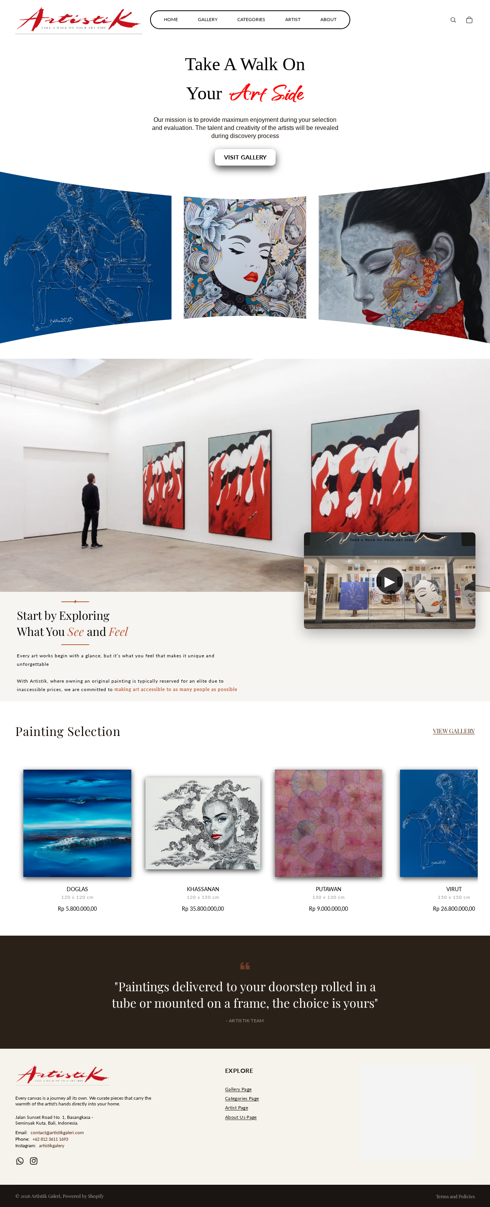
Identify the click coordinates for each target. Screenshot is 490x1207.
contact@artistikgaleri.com (57, 1132)
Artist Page (236, 1107)
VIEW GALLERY (454, 731)
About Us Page (241, 1117)
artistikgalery (51, 1145)
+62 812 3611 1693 (50, 1138)
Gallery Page (238, 1089)
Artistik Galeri (45, 1196)
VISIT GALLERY (245, 157)
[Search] (453, 19)
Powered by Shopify (83, 1196)
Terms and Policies (455, 1196)
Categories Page (242, 1098)
